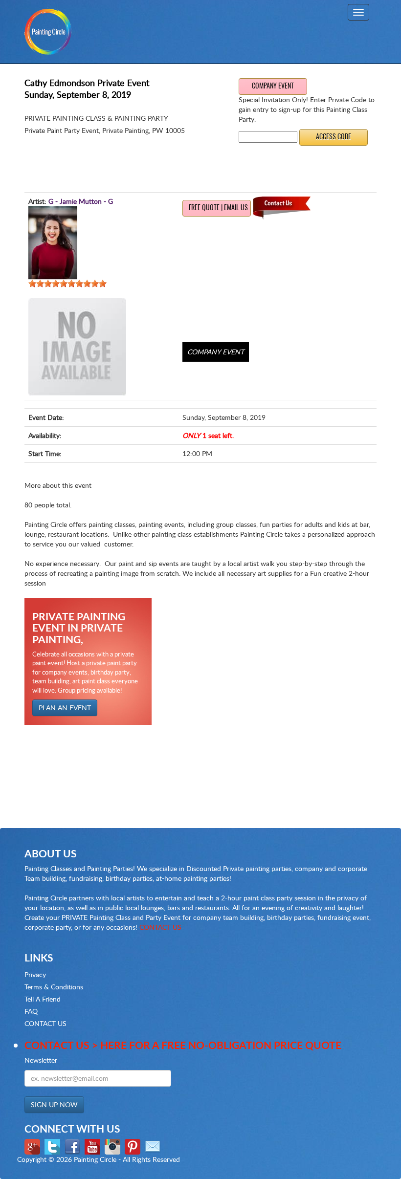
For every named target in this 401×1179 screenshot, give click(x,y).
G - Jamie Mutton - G (80, 201)
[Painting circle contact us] (154, 1145)
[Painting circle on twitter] (54, 1145)
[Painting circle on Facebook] (74, 1145)
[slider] (67, 283)
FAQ (31, 1011)
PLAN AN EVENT (65, 707)
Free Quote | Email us (218, 208)
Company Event (273, 86)
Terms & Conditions (53, 986)
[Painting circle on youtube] (94, 1145)
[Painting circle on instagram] (114, 1145)
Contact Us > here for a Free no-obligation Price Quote (182, 1045)
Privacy (35, 974)
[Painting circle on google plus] (33, 1145)
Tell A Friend (42, 999)
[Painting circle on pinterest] (134, 1145)
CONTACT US (160, 927)
